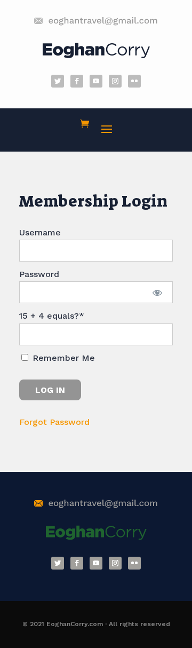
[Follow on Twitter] (57, 81)
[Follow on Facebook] (76, 81)
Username (40, 232)
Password (39, 274)
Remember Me (62, 358)
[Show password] (157, 292)
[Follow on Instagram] (115, 81)
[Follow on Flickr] (134, 81)
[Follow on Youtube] (96, 81)
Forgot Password (54, 422)
